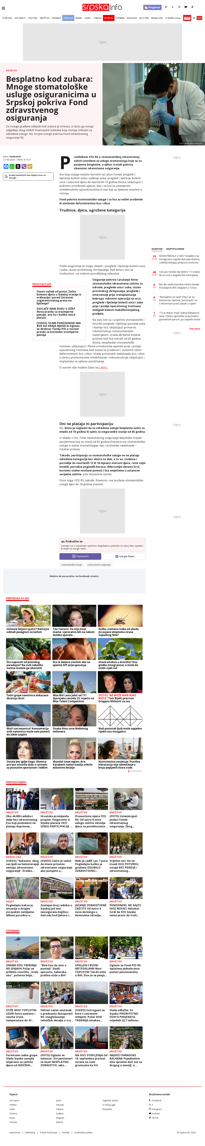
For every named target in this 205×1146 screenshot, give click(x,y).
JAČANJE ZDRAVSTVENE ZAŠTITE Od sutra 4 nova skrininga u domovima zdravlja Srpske (91, 910)
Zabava (97, 18)
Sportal (108, 18)
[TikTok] (192, 7)
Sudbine (120, 18)
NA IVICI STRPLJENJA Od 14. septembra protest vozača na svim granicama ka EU (91, 1060)
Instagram (157, 1109)
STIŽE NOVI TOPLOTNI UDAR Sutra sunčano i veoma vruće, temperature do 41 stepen (21, 1015)
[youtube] (185, 7)
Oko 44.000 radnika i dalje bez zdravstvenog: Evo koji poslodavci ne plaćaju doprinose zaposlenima (22, 821)
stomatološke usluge (72, 564)
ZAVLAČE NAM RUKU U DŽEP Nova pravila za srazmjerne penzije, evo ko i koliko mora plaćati (56, 313)
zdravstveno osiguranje (100, 564)
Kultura (144, 18)
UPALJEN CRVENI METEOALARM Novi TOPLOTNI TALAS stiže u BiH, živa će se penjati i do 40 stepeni (91, 970)
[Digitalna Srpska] (186, 18)
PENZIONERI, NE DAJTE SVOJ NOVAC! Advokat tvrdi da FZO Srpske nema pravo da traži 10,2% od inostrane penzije (125, 910)
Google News (126, 556)
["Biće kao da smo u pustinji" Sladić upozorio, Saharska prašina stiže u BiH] (57, 947)
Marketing (30, 1132)
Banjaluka (157, 18)
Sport (58, 1100)
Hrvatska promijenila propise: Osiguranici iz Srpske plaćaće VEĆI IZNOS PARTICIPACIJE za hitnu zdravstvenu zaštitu (57, 821)
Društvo (45, 18)
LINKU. (103, 367)
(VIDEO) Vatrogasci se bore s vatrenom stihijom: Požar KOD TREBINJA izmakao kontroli (90, 1015)
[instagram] (179, 7)
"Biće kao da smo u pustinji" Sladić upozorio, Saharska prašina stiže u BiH (53, 970)
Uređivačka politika (83, 1132)
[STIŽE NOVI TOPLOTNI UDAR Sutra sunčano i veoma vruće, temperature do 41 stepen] (22, 993)
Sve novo (194, 328)
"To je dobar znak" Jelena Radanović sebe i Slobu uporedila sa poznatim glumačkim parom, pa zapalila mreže (179, 316)
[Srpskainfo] (102, 7)
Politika (32, 18)
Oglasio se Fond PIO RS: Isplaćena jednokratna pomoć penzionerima (125, 969)
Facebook (156, 1100)
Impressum (14, 1132)
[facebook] (166, 7)
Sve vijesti (20, 18)
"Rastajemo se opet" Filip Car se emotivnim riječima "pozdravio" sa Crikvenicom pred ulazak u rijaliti (178, 300)
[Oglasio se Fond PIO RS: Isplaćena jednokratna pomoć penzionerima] (126, 947)
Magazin (132, 18)
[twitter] (172, 7)
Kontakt (65, 1132)
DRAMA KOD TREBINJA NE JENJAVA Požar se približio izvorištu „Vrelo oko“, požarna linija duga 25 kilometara (22, 970)
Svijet (88, 18)
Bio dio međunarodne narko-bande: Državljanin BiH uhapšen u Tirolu (179, 286)
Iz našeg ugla (173, 18)
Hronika (56, 18)
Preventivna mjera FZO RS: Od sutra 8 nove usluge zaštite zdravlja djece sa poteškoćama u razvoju (91, 821)
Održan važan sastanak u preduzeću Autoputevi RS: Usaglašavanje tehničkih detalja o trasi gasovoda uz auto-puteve (57, 1015)
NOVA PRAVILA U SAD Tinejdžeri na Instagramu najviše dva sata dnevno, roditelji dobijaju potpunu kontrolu (179, 259)
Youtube (156, 1113)
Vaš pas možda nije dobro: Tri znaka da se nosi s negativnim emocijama (179, 273)
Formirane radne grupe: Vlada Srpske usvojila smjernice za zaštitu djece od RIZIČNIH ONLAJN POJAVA (22, 1060)
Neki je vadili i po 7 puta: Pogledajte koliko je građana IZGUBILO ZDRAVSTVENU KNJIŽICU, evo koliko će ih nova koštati (91, 866)
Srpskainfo (15, 156)
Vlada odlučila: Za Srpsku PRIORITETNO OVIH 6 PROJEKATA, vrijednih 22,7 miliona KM (124, 1015)
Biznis (78, 18)
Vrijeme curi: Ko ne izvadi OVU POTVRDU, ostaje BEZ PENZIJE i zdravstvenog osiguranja (124, 866)
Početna (7, 18)
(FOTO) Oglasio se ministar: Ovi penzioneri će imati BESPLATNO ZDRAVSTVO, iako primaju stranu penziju (56, 1060)
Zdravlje (68, 18)
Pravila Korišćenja (48, 1132)
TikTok (155, 1117)
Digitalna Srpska (110, 1100)
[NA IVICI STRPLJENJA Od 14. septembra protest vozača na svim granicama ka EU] (91, 1037)
